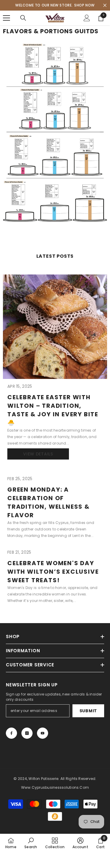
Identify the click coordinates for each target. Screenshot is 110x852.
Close (105, 5)
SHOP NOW (84, 5)
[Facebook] (11, 733)
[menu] (6, 17)
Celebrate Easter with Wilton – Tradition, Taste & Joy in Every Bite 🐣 (52, 410)
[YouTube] (42, 733)
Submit (88, 711)
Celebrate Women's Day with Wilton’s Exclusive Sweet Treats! (53, 571)
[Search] (23, 17)
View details (38, 454)
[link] (31, 843)
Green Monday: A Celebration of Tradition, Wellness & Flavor (48, 502)
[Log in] (87, 18)
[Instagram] (27, 733)
